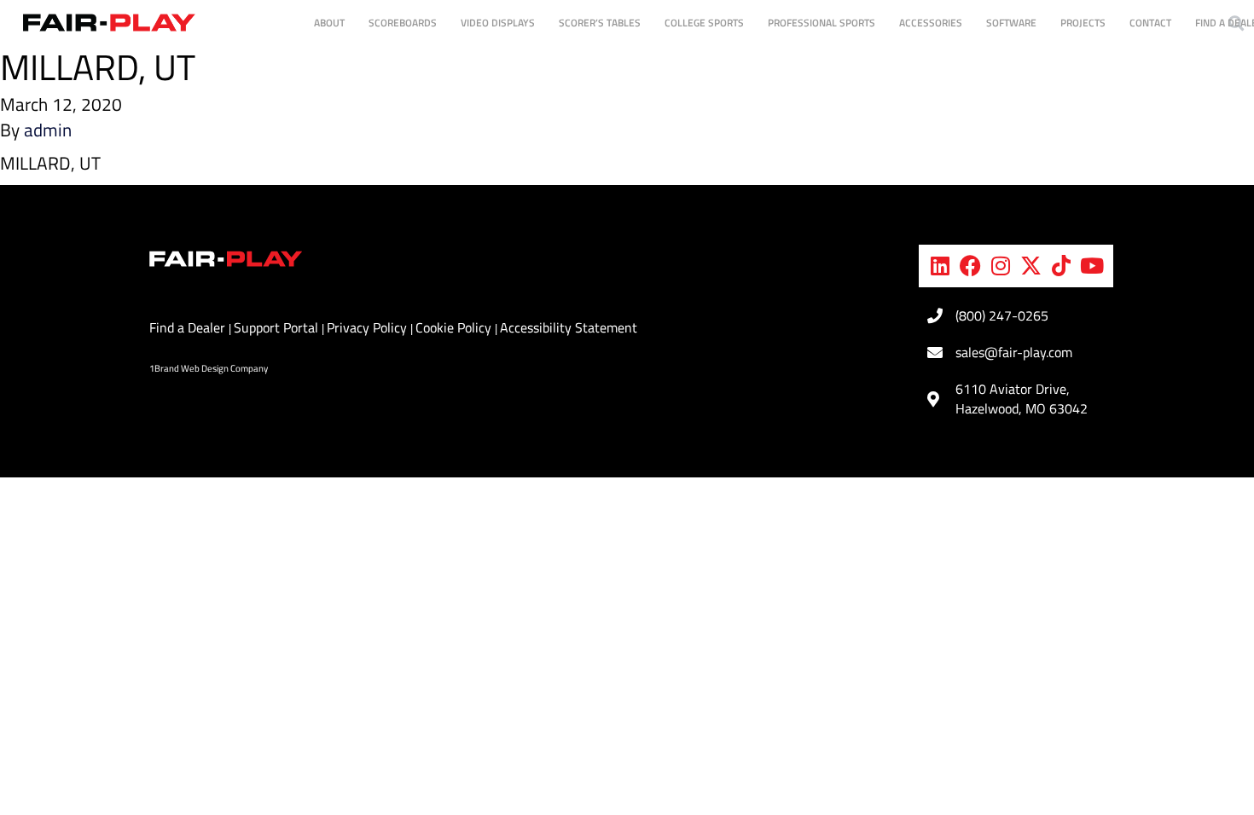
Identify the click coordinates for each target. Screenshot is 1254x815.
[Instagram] (1000, 266)
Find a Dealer (189, 327)
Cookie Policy (455, 327)
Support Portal (278, 327)
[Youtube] (1092, 266)
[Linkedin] (940, 266)
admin (48, 129)
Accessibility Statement (568, 327)
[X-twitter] (1031, 266)
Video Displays (498, 22)
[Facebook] (970, 266)
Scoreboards (403, 22)
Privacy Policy (368, 327)
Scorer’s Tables (600, 22)
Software (1011, 22)
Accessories (930, 22)
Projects (1083, 22)
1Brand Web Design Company (208, 368)
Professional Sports (821, 22)
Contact (1150, 22)
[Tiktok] (1061, 266)
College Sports (704, 22)
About (329, 22)
